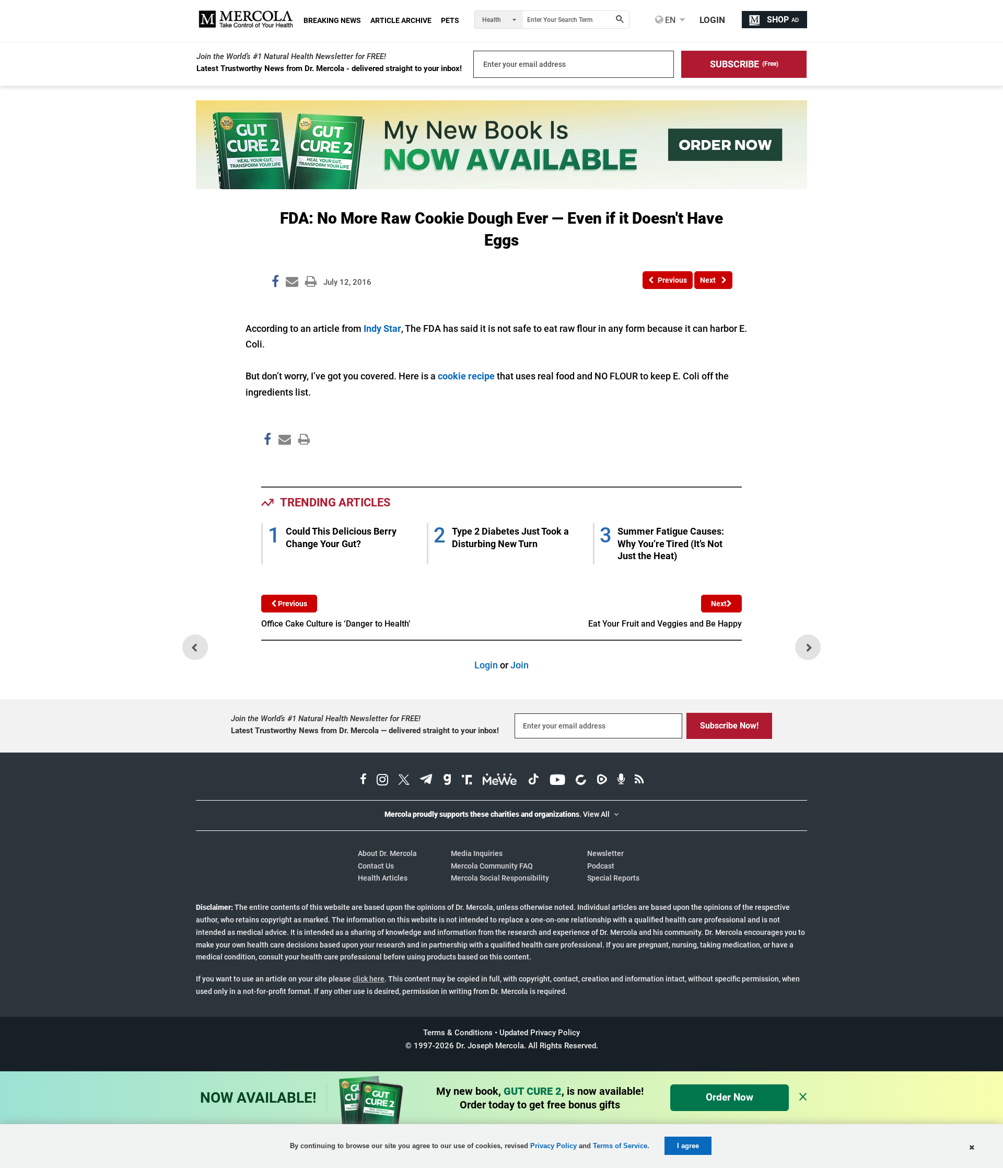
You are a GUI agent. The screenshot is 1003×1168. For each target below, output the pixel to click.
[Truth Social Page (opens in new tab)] (467, 780)
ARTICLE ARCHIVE (400, 20)
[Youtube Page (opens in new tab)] (557, 780)
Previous (291, 603)
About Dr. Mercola (387, 853)
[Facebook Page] (267, 461)
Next (719, 603)
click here (368, 979)
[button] (744, 64)
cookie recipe (466, 376)
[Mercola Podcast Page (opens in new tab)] (621, 780)
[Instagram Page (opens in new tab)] (382, 780)
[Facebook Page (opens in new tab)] (363, 780)
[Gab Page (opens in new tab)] (447, 780)
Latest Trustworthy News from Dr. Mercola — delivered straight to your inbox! (365, 730)
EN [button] (669, 20)
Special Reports (613, 878)
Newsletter (605, 853)
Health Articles (382, 878)
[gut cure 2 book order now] (501, 185)
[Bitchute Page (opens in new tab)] (580, 780)
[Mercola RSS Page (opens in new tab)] (639, 780)
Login (486, 665)
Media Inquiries (477, 853)
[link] (275, 283)
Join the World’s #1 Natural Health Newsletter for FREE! (291, 56)
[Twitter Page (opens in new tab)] (404, 780)
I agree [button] (688, 1146)
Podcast (600, 866)
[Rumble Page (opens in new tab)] (602, 780)
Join (519, 665)
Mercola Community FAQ (492, 866)
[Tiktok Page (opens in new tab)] (533, 780)
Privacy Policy (553, 1146)
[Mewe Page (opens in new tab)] (500, 780)
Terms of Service (620, 1146)
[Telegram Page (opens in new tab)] (426, 780)
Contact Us (376, 866)
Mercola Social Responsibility (500, 878)
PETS (450, 20)
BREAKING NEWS (332, 20)
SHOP (783, 20)
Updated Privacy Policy (539, 1032)
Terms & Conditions (458, 1032)
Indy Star (382, 328)
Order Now (729, 1097)
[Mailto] (283, 461)
